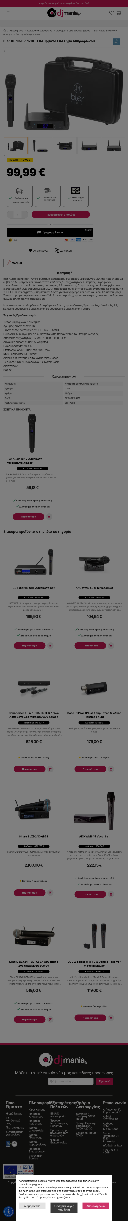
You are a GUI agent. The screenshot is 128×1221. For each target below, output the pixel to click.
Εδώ (100, 1194)
